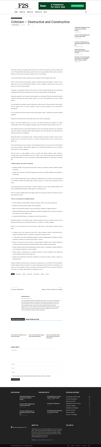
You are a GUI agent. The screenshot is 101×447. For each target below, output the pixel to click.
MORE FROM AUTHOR (32, 319)
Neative (42, 274)
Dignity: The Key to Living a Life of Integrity (52, 289)
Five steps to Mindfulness (17, 289)
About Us (73, 445)
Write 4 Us (78, 445)
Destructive (29, 274)
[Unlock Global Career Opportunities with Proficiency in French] (69, 51)
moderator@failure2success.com (45, 440)
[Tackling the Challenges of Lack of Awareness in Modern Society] (69, 29)
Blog (89, 445)
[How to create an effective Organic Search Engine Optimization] (37, 328)
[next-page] (14, 341)
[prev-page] (12, 341)
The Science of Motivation (53, 403)
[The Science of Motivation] (42, 405)
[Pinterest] (26, 28)
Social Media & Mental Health (21, 16)
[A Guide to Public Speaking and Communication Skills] (69, 36)
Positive (47, 274)
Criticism (24, 274)
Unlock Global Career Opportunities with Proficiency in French (82, 51)
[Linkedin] (15, 28)
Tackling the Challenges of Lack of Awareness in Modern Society (82, 29)
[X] (22, 28)
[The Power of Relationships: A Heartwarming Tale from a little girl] (69, 44)
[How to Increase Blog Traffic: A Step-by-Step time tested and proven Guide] (54, 328)
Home (12, 16)
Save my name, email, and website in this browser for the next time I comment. (32, 376)
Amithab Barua (15, 24)
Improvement (36, 274)
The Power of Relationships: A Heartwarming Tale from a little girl (82, 43)
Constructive (18, 274)
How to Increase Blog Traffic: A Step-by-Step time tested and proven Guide (53, 336)
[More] (29, 28)
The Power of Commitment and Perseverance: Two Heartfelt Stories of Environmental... (82, 58)
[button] (86, 12)
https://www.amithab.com (26, 298)
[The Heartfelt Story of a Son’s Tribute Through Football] (42, 398)
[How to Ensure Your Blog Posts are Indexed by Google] (19, 328)
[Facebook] (19, 28)
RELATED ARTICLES (18, 319)
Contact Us (84, 445)
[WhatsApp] (12, 28)
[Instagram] (25, 312)
